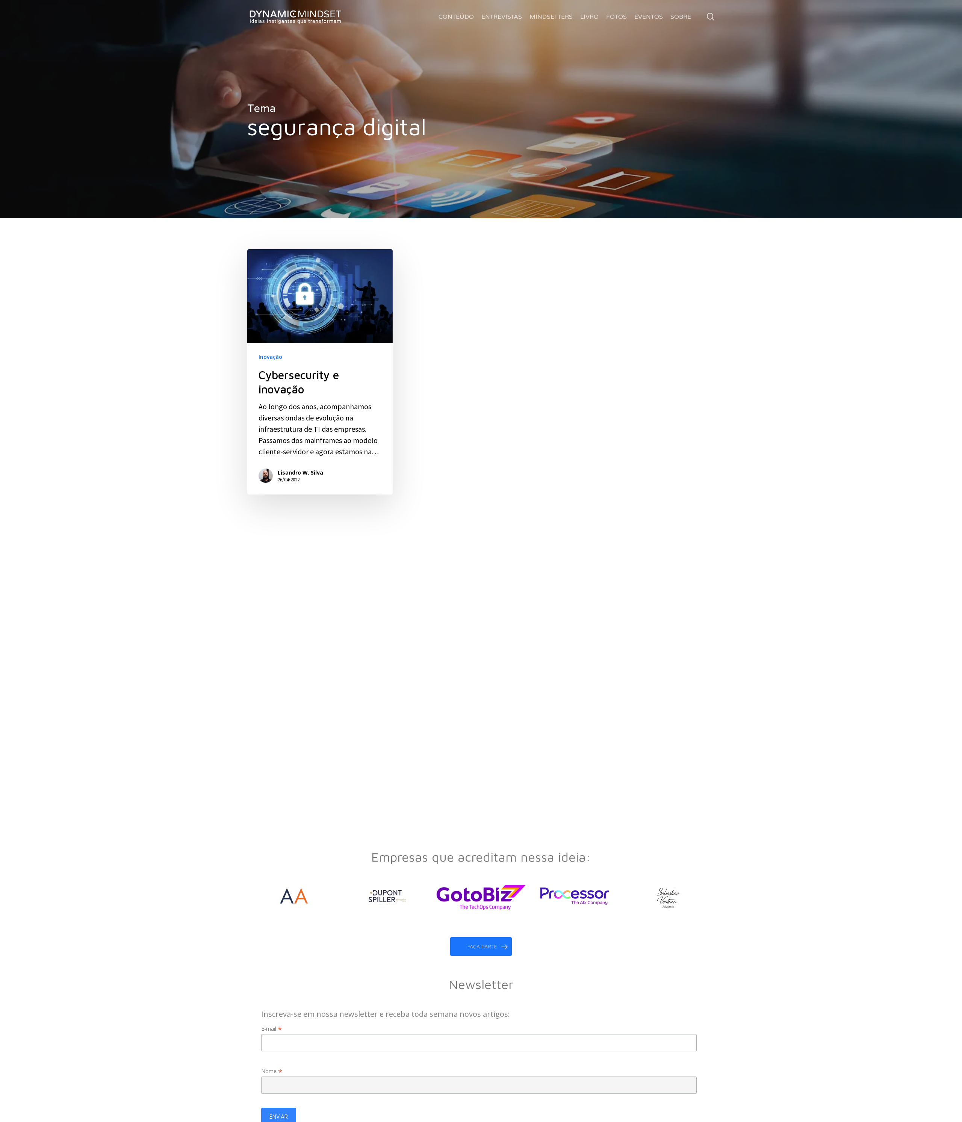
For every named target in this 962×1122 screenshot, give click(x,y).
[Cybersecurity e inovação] (320, 371)
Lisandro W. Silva (300, 472)
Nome (272, 1071)
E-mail (271, 1028)
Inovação (270, 356)
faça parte (482, 946)
